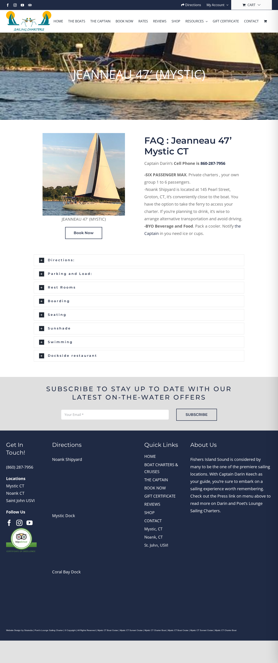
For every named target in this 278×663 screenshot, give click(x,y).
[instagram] (19, 523)
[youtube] (29, 523)
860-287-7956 (212, 163)
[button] (139, 260)
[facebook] (9, 523)
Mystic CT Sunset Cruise (131, 630)
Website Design (13, 630)
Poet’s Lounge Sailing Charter (49, 630)
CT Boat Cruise (181, 630)
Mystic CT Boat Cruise (107, 630)
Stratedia (28, 630)
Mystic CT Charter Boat (155, 630)
